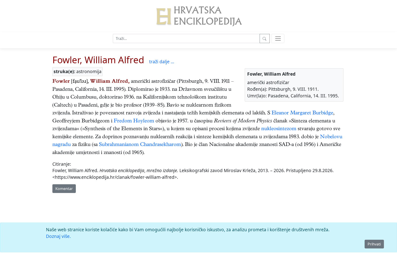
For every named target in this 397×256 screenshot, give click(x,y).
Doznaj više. (58, 236)
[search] (278, 38)
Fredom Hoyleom (134, 121)
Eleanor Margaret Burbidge (302, 113)
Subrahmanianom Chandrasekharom (140, 145)
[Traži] (265, 38)
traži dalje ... (161, 61)
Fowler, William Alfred (98, 59)
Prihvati (374, 244)
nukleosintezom (278, 129)
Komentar (64, 188)
